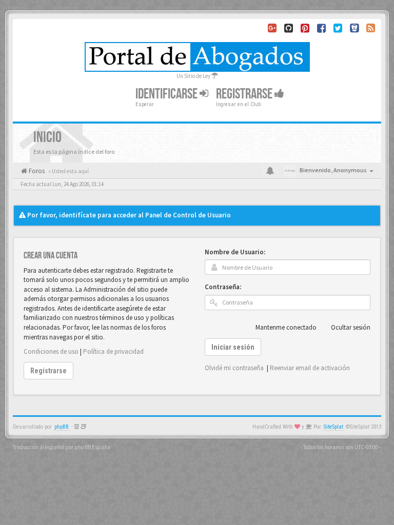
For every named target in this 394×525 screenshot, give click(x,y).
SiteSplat (333, 426)
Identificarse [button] (167, 94)
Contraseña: (223, 286)
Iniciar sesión (232, 347)
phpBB (61, 426)
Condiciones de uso (51, 351)
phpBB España (92, 447)
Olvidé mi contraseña (234, 368)
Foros (36, 171)
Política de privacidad (113, 351)
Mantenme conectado (286, 327)
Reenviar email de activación (310, 368)
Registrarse (245, 94)
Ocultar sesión (350, 327)
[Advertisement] (197, 196)
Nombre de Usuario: (235, 252)
